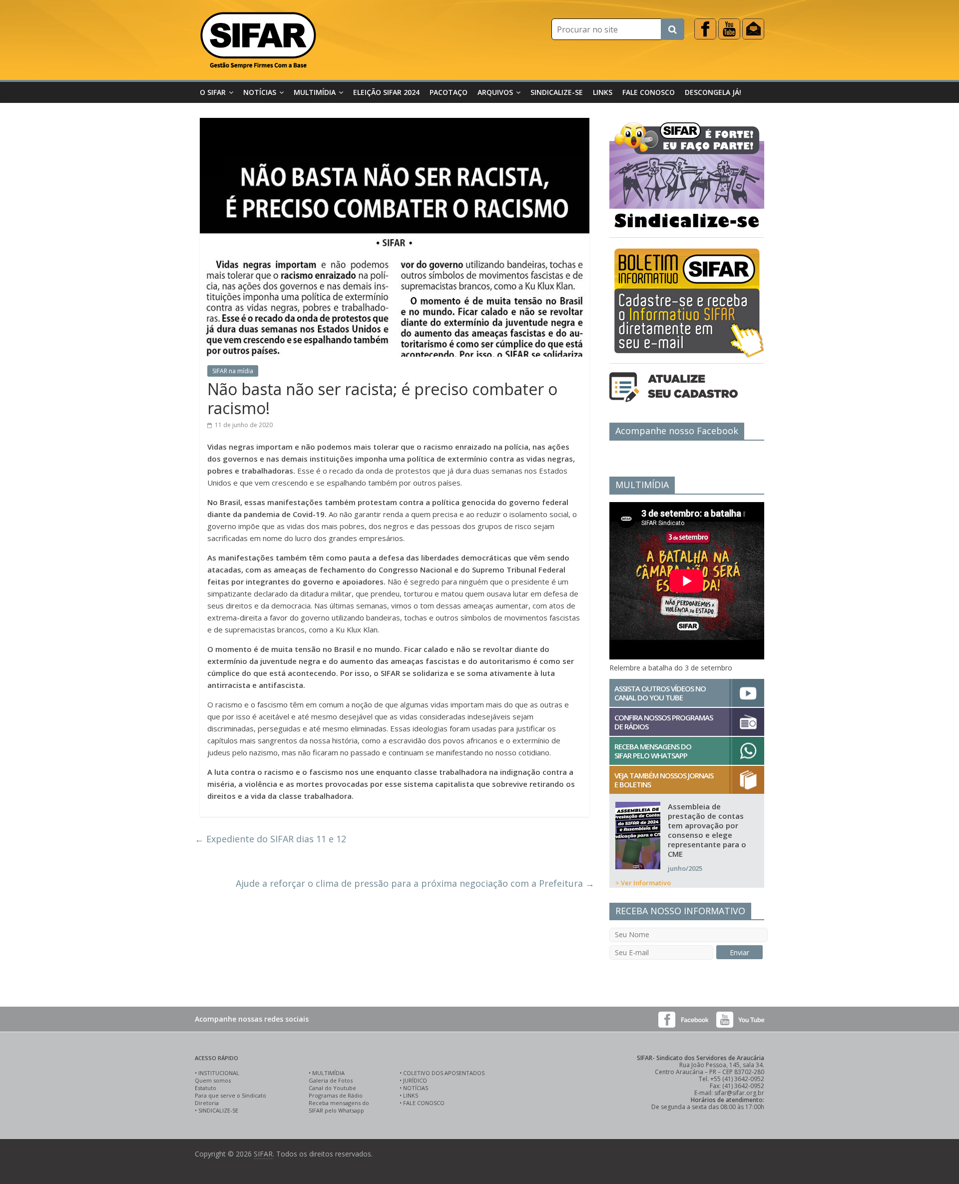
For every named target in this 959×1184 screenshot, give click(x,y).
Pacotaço (449, 92)
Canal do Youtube (332, 1088)
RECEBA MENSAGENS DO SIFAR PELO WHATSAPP (652, 750)
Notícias (259, 92)
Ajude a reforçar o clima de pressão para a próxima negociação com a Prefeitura (415, 883)
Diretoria (207, 1103)
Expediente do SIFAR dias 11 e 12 (270, 839)
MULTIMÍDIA (328, 1073)
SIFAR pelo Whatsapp (336, 1110)
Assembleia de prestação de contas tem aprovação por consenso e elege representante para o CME (707, 830)
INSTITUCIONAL (218, 1073)
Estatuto (205, 1088)
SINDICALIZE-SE (218, 1110)
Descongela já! (713, 92)
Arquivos (495, 92)
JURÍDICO (415, 1080)
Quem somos (213, 1080)
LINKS (410, 1095)
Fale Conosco (648, 92)
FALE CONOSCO (424, 1103)
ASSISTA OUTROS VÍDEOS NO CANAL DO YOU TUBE (660, 692)
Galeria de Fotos (331, 1080)
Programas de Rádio (336, 1095)
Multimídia (315, 92)
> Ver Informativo (643, 882)
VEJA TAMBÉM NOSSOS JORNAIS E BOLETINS (663, 779)
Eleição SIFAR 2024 (386, 92)
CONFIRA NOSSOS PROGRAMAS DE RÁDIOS (663, 721)
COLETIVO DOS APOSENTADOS (443, 1073)
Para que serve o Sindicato (230, 1095)
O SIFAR (213, 92)
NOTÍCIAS (415, 1088)
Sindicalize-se (556, 92)
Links (602, 92)
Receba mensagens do (339, 1103)
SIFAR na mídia (232, 371)
